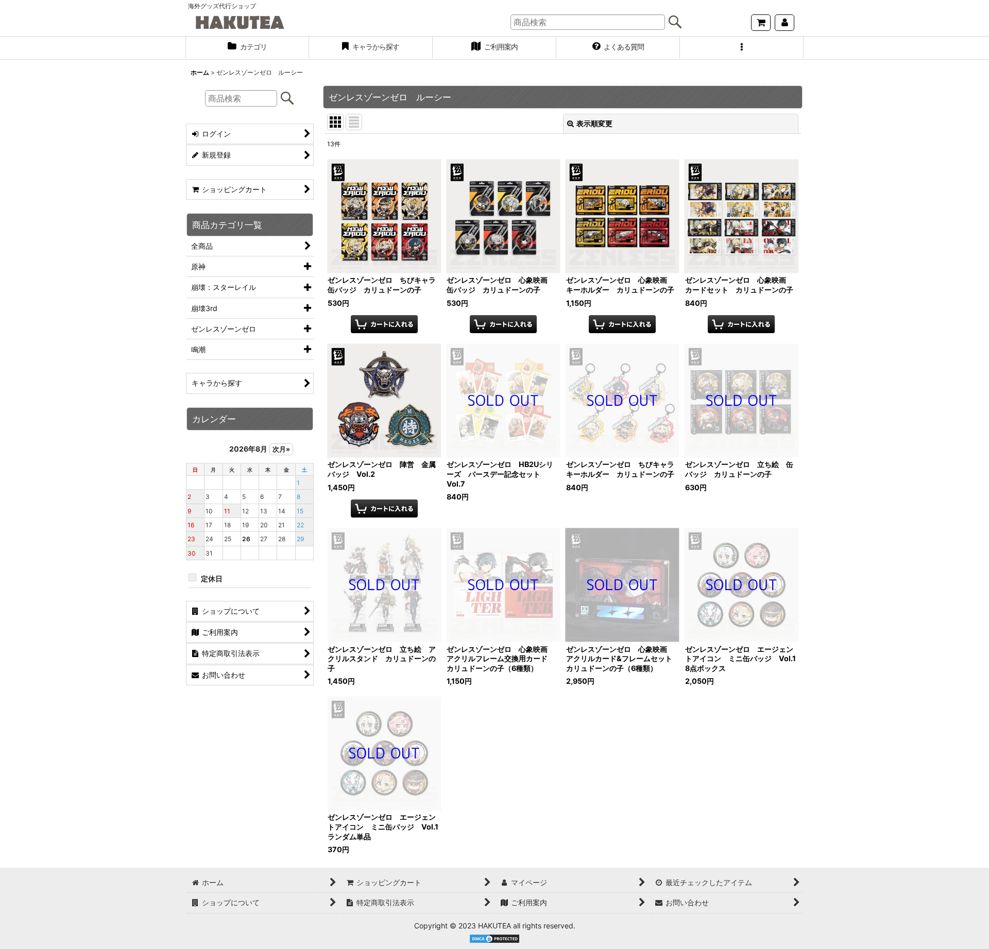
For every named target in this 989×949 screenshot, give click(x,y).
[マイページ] (784, 22)
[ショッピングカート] (761, 22)
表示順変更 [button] (594, 123)
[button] (742, 48)
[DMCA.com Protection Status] (494, 938)
